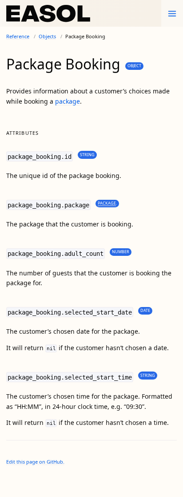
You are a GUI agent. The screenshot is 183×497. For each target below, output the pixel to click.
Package (107, 203)
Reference (17, 36)
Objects (47, 36)
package (67, 101)
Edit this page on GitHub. (35, 461)
